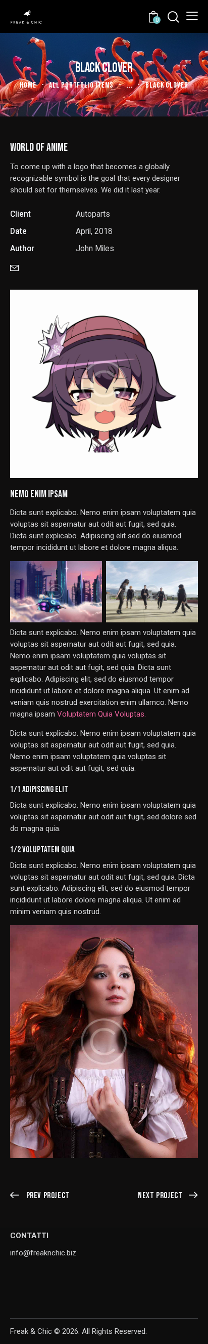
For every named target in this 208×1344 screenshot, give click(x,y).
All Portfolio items (81, 85)
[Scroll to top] (191, 1327)
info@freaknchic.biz (43, 1252)
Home (28, 85)
